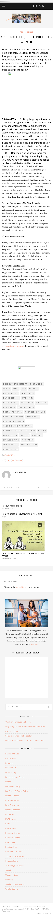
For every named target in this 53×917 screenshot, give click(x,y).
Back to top (43, 913)
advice (6, 389)
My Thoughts (10, 819)
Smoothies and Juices (14, 856)
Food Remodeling (12, 786)
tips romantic (10, 445)
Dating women (10, 403)
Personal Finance (12, 833)
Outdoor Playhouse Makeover (18, 722)
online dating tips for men (17, 426)
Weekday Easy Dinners (15, 884)
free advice (27, 403)
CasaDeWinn (9, 455)
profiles (24, 435)
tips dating (28, 440)
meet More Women (12, 412)
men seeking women (13, 421)
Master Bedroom (12, 809)
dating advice (10, 393)
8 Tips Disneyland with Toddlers (19, 736)
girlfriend (41, 403)
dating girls (27, 393)
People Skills (26, 32)
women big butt (29, 445)
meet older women (35, 412)
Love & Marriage (12, 805)
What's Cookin (11, 889)
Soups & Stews (11, 861)
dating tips (27, 398)
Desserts (9, 763)
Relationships (11, 847)
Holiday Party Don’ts (12, 506)
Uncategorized (11, 875)
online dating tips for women (19, 431)
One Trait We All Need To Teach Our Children (24, 740)
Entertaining (10, 772)
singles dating (11, 440)
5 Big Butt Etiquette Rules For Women (23, 384)
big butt (33, 389)
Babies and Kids (12, 753)
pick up (42, 431)
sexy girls (37, 435)
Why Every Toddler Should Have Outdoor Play (25, 726)
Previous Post (12, 487)
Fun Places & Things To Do (16, 791)
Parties (8, 823)
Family (8, 781)
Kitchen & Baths (12, 800)
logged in (20, 587)
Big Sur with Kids (12, 731)
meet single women (13, 417)
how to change (26, 407)
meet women (32, 417)
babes (16, 389)
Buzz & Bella (10, 758)
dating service (11, 398)
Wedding (9, 879)
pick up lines (10, 435)
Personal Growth (12, 837)
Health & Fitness (12, 795)
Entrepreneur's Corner (15, 777)
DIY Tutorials (10, 767)
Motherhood (10, 814)
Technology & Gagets (14, 865)
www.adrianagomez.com (13, 346)
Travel (8, 870)
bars (24, 389)
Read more (34, 644)
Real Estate (10, 842)
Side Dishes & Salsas (14, 851)
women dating (10, 449)
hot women (9, 407)
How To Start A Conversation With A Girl (22, 514)
